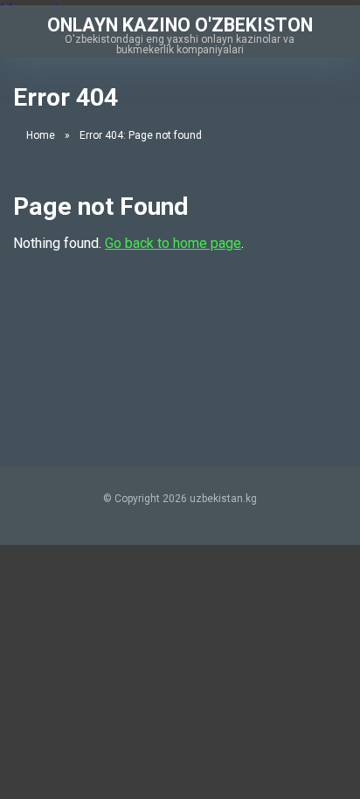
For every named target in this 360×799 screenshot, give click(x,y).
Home (40, 135)
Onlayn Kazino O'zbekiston (180, 24)
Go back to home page (173, 243)
